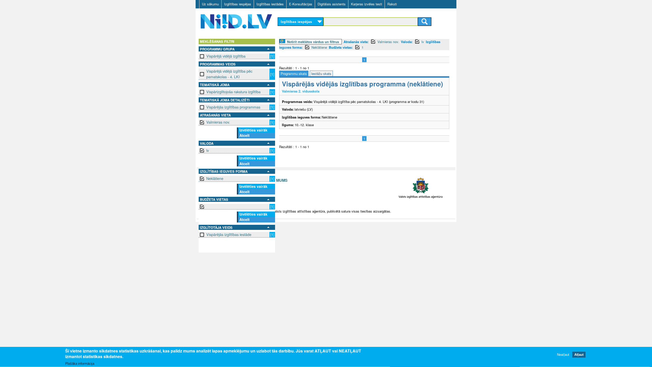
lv (207, 150)
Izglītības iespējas (237, 4)
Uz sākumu (210, 4)
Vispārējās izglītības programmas (233, 107)
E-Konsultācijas (300, 4)
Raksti (392, 4)
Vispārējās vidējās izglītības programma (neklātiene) (362, 83)
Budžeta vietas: (341, 47)
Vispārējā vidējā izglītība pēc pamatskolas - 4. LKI (229, 74)
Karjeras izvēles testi (366, 4)
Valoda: (407, 41)
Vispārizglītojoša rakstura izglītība (233, 91)
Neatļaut (563, 355)
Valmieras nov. (218, 122)
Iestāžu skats (321, 73)
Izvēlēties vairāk (253, 130)
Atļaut (578, 355)
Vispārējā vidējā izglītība (226, 56)
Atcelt (244, 135)
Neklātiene (214, 178)
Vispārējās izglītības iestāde (228, 234)
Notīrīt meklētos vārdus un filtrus (313, 41)
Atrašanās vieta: (356, 41)
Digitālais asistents (332, 4)
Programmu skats (294, 73)
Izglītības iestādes (270, 4)
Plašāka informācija (79, 363)
